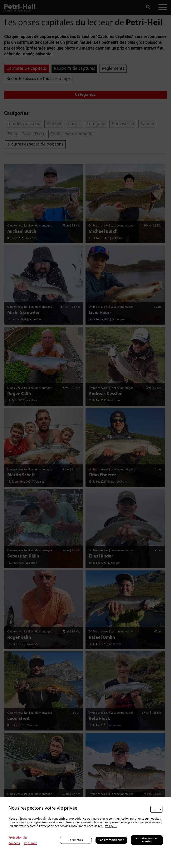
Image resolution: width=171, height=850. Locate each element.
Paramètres (76, 840)
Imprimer (30, 843)
